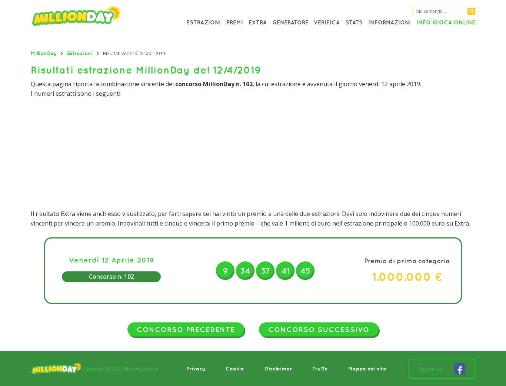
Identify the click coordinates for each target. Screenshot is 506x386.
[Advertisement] (253, 154)
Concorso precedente (186, 329)
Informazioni (389, 22)
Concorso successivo (318, 329)
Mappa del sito (367, 369)
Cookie (235, 369)
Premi (234, 22)
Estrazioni (203, 22)
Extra (258, 22)
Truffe (320, 369)
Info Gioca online (445, 22)
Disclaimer (278, 369)
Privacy (195, 369)
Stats (354, 22)
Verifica (327, 22)
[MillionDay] (97, 17)
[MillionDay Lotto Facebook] (459, 368)
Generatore (290, 22)
